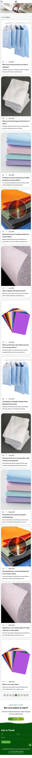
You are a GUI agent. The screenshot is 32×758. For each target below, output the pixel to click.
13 (13, 695)
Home (3, 17)
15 (18, 695)
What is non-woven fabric (10, 684)
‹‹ (4, 695)
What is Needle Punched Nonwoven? (14, 291)
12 (10, 695)
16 (21, 695)
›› (27, 695)
